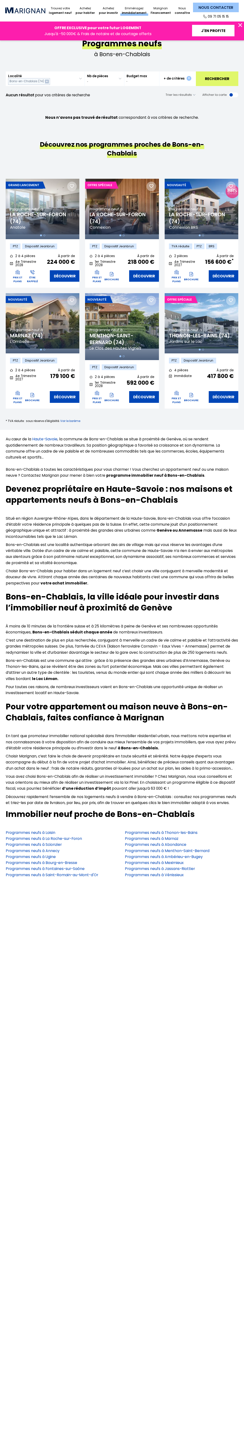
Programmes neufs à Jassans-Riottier (160, 868)
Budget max (137, 76)
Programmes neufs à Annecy (33, 850)
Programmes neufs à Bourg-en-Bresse (41, 862)
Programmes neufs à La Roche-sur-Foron (44, 838)
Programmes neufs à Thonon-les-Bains (161, 832)
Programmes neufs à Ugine (31, 856)
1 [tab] (41, 235)
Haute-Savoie (44, 439)
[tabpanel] (43, 209)
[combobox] (45, 78)
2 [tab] (44, 235)
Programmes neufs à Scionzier (34, 844)
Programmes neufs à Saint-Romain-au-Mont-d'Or (52, 874)
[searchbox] (52, 81)
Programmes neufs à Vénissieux (154, 874)
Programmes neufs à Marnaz (151, 838)
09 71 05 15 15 (218, 16)
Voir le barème (70, 421)
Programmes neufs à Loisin (30, 832)
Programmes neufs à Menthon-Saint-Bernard (167, 850)
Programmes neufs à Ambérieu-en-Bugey (164, 856)
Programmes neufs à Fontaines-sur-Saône (45, 868)
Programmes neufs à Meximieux (154, 862)
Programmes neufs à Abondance (155, 844)
